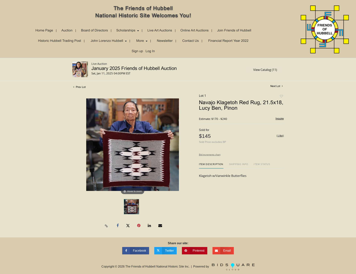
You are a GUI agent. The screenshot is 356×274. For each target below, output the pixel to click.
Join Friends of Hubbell (234, 30)
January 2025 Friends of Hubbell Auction (134, 68)
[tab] (211, 165)
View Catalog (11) (265, 70)
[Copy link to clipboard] (106, 225)
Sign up (137, 51)
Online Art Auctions (194, 30)
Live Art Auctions (159, 30)
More (140, 41)
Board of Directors (94, 30)
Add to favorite (281, 96)
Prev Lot (80, 87)
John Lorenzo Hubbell (107, 41)
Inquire (280, 118)
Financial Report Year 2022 (228, 41)
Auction (66, 30)
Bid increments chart (209, 154)
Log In (150, 51)
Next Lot (275, 86)
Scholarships (125, 30)
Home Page (44, 30)
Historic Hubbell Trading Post (59, 41)
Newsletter (165, 41)
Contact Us (190, 41)
